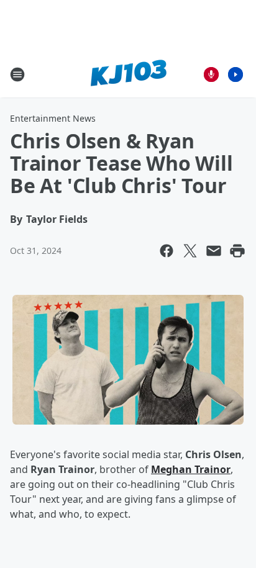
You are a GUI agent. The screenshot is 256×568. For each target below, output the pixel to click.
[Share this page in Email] (213, 250)
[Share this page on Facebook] (166, 250)
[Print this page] (237, 250)
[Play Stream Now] (235, 74)
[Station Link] (128, 74)
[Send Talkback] (211, 74)
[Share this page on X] (190, 250)
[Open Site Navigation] (17, 74)
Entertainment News (53, 118)
